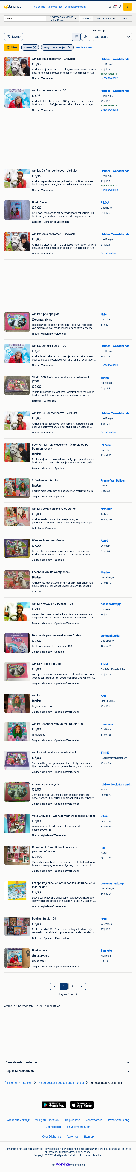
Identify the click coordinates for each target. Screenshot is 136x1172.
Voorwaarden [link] (55, 6)
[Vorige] (54, 986)
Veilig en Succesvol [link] (47, 1120)
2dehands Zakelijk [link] (18, 1120)
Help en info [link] (38, 6)
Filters (14, 47)
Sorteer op (99, 30)
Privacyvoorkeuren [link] (78, 1126)
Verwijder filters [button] (83, 47)
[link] (17, 7)
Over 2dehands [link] (51, 1136)
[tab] (76, 37)
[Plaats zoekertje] (127, 7)
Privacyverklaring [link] (118, 1120)
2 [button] (72, 986)
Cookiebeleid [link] (54, 1126)
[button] (114, 7)
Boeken (28, 47)
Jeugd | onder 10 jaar (54, 47)
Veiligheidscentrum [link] (75, 6)
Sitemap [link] (88, 1136)
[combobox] (25, 18)
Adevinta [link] (72, 1136)
